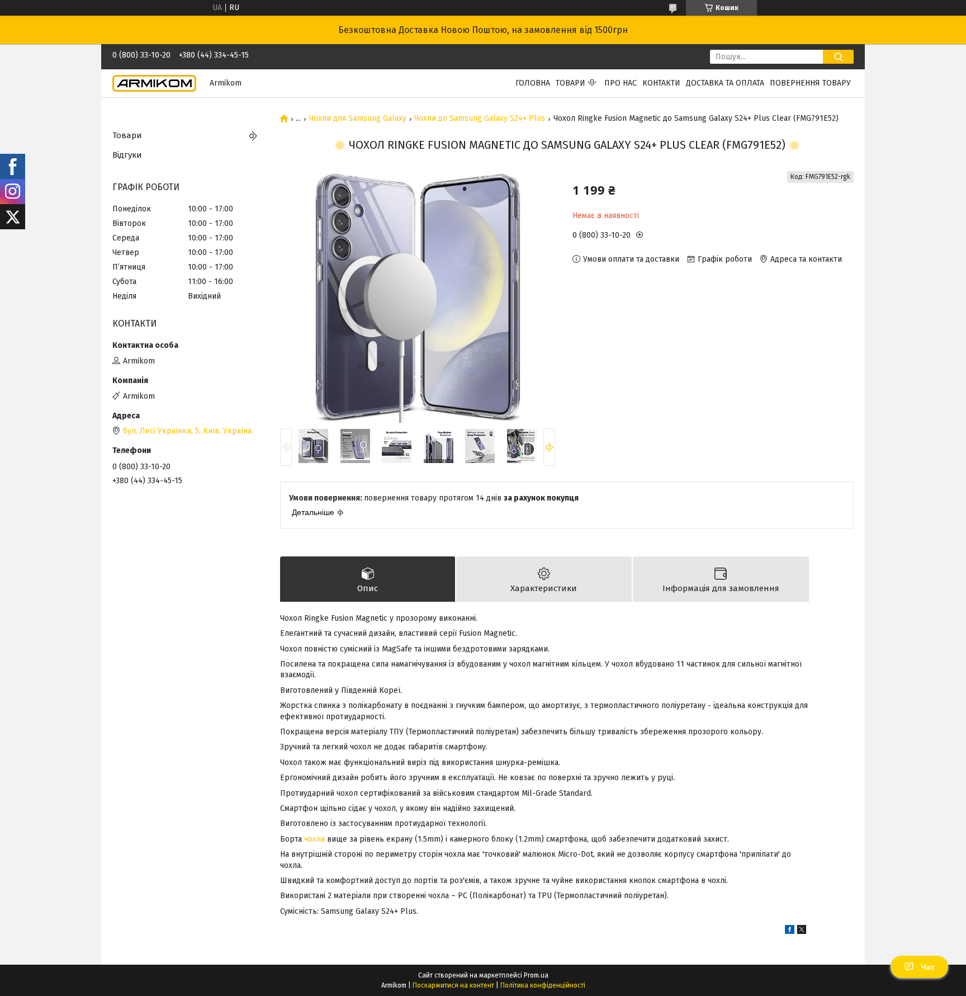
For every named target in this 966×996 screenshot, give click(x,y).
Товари (570, 83)
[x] (801, 931)
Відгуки (127, 155)
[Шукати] (838, 57)
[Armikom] (154, 83)
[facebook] (789, 931)
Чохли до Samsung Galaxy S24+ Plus (479, 118)
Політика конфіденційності (542, 985)
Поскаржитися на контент (453, 985)
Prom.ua (536, 975)
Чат (928, 966)
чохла (314, 839)
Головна (532, 83)
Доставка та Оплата (725, 83)
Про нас (620, 83)
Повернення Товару (810, 83)
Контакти (661, 83)
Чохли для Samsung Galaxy (357, 118)
